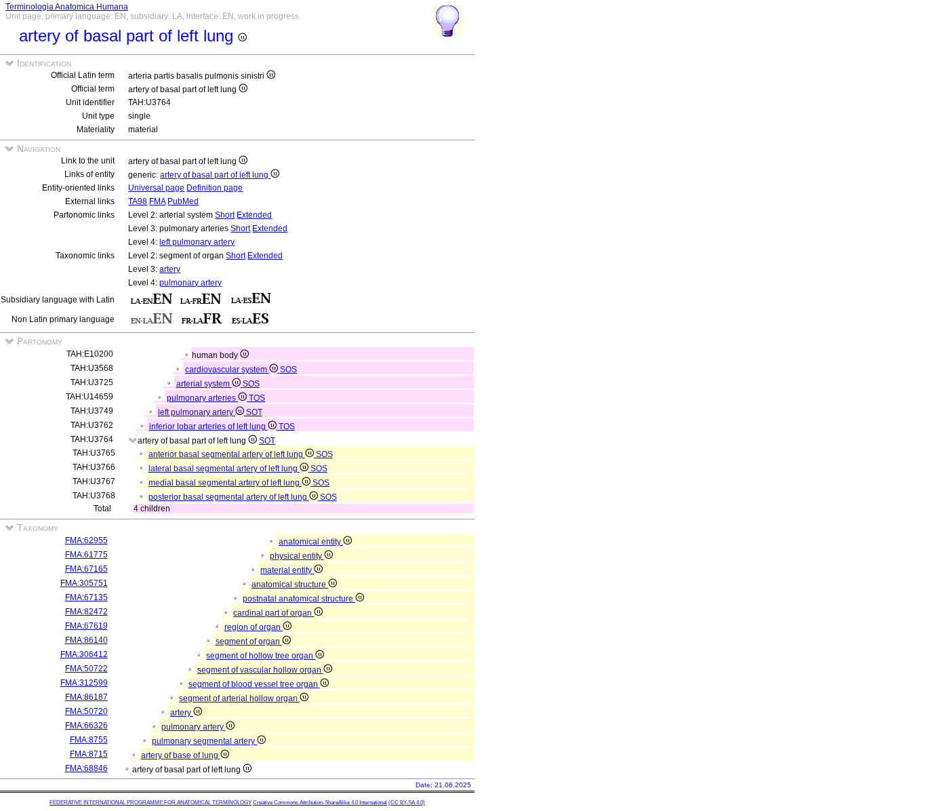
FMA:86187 (86, 697)
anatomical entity (311, 542)
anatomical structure (289, 584)
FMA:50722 (86, 668)
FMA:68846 (86, 768)
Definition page (214, 188)
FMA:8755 (89, 740)
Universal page (156, 188)
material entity (287, 570)
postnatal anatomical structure (299, 599)
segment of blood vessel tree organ (254, 684)
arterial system (204, 384)
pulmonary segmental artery (204, 741)
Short (225, 215)
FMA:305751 (84, 583)
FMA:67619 (86, 626)
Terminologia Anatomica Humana (66, 7)
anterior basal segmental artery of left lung (226, 454)
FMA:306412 (84, 654)
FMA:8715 (89, 754)
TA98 (137, 201)
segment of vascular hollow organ (260, 670)
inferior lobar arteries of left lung (208, 426)
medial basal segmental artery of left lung (225, 483)
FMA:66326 (86, 725)
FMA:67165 (86, 569)
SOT (254, 412)
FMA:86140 (86, 640)
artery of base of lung (180, 755)
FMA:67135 (86, 597)
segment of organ (249, 641)
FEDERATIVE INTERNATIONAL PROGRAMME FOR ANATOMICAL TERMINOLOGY (150, 802)
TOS (257, 398)
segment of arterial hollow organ (239, 698)
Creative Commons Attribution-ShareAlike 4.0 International (320, 802)
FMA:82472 (86, 611)
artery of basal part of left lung (215, 175)
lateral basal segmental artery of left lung (224, 468)
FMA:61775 (86, 554)
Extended (254, 215)
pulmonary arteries (202, 398)
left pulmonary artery (197, 242)
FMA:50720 (86, 711)
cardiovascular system (227, 369)
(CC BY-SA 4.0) (406, 802)
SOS (288, 369)
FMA (157, 201)
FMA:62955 (86, 540)
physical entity (297, 556)
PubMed (183, 201)
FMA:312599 (84, 683)
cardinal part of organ (273, 613)
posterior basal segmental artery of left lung (228, 497)
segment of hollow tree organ (260, 655)
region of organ (253, 627)
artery (169, 269)
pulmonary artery (190, 283)
